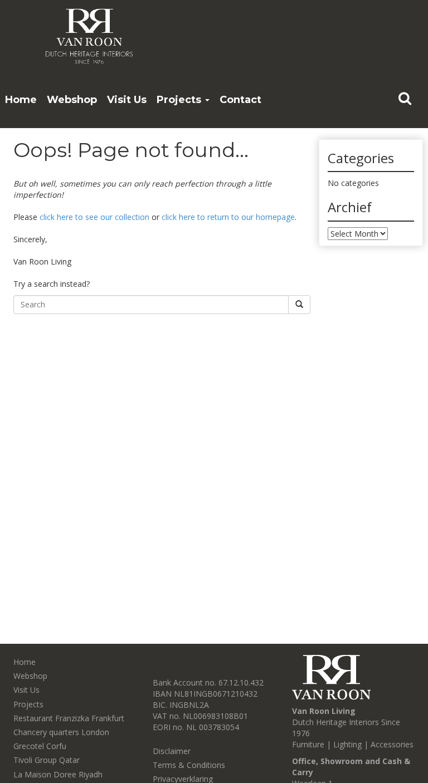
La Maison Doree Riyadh (58, 774)
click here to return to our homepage (228, 217)
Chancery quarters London (61, 732)
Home (21, 100)
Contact (240, 100)
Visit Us (127, 100)
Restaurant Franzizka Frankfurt (68, 718)
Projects (180, 100)
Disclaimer (172, 751)
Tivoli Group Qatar (46, 760)
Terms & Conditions (189, 765)
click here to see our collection (94, 217)
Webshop (72, 100)
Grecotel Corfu (39, 746)
